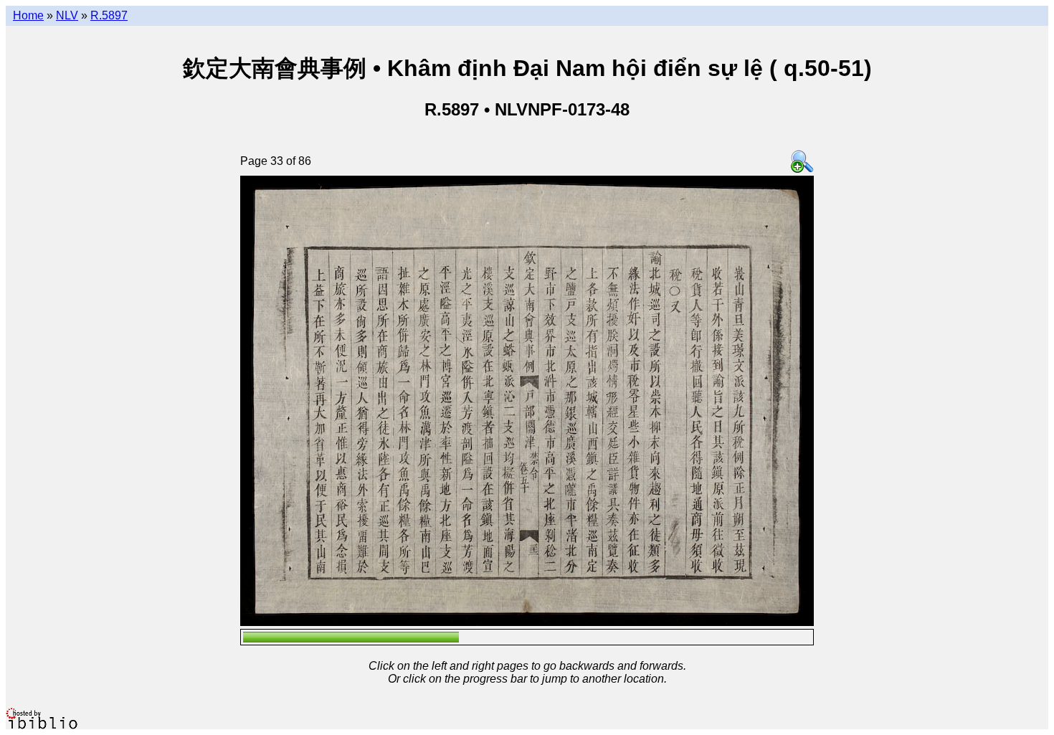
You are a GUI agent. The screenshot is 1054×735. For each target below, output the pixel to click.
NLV (67, 15)
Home (28, 15)
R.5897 (109, 15)
